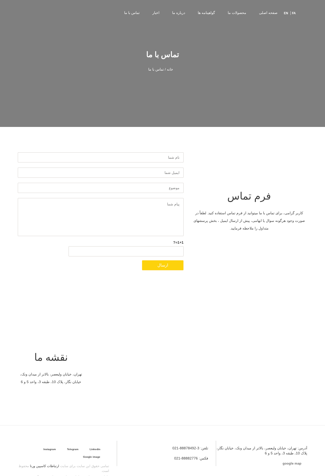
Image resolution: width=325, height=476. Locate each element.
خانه (170, 69)
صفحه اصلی (268, 13)
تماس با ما (132, 13)
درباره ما (178, 13)
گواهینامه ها (206, 13)
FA (294, 13)
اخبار (155, 13)
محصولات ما (237, 13)
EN (286, 13)
